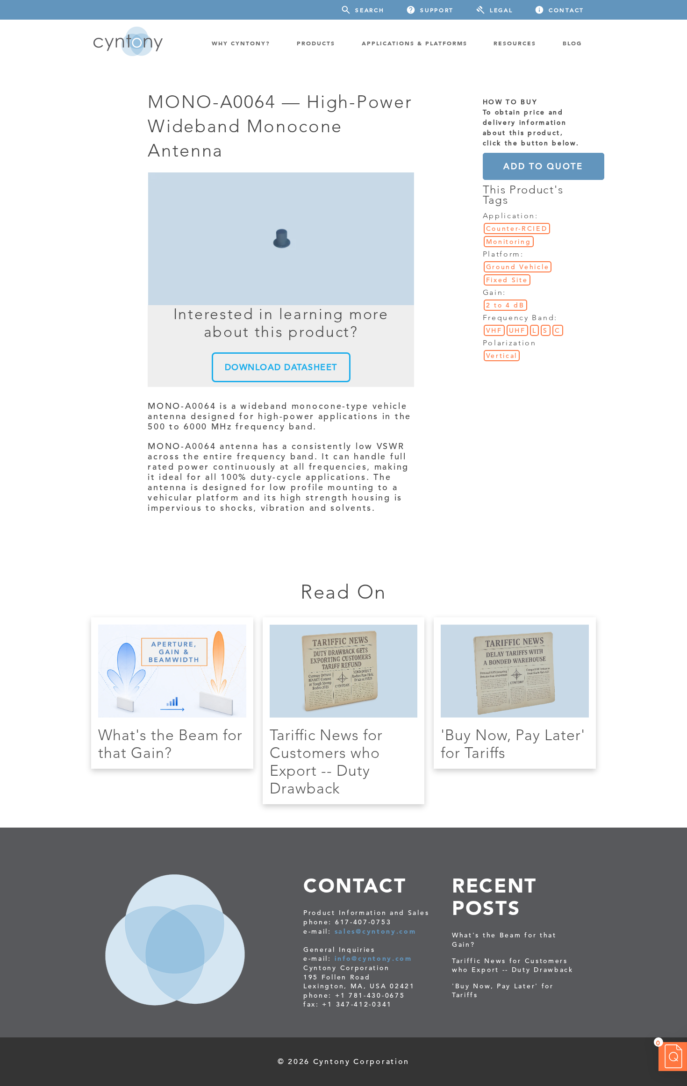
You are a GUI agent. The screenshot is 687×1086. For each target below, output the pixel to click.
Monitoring (508, 241)
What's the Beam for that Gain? (170, 744)
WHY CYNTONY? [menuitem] (241, 43)
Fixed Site (507, 280)
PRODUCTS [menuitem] (316, 43)
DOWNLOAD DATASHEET (281, 367)
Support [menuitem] (437, 10)
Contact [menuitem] (566, 10)
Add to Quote (543, 166)
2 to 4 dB (505, 305)
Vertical (502, 355)
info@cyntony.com (373, 958)
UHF (517, 330)
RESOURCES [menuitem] (515, 43)
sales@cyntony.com (375, 931)
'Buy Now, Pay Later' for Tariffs (503, 991)
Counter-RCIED (517, 228)
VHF (494, 330)
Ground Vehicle (518, 267)
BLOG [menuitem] (572, 43)
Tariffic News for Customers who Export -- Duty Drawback (326, 761)
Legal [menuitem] (501, 10)
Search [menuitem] (369, 10)
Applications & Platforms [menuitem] (414, 43)
